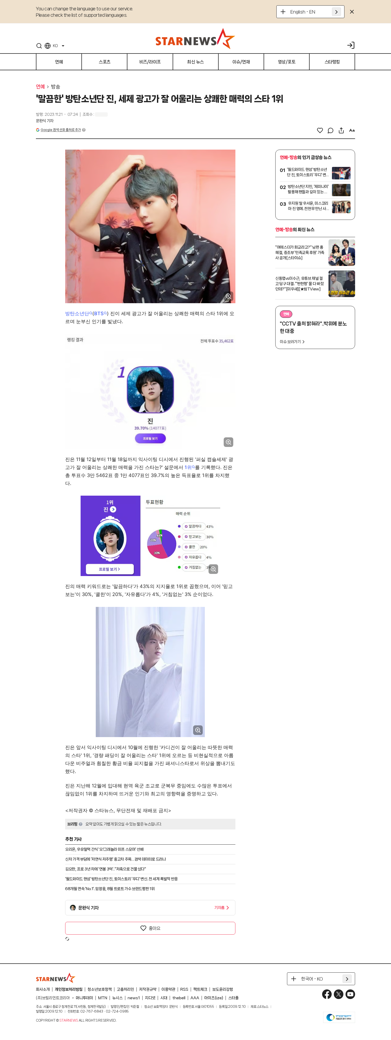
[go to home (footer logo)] (56, 977)
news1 (134, 998)
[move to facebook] (327, 994)
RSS (184, 989)
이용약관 (168, 989)
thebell (178, 998)
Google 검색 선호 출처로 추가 (61, 129)
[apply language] (336, 11)
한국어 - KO (312, 978)
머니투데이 (84, 998)
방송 (55, 86)
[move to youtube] (350, 994)
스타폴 (233, 998)
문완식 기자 (44, 121)
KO (55, 46)
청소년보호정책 (100, 989)
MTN (102, 998)
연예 (40, 86)
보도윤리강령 (222, 989)
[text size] (352, 130)
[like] (320, 130)
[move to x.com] (338, 994)
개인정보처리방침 (68, 989)
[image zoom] (228, 296)
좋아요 (154, 928)
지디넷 (150, 998)
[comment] (330, 130)
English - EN (302, 11)
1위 (188, 467)
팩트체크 (200, 989)
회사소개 (43, 989)
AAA (194, 998)
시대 (163, 998)
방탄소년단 (77, 313)
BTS (99, 313)
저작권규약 (147, 989)
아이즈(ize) (213, 998)
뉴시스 (117, 998)
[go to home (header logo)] (195, 38)
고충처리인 (125, 989)
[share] (341, 130)
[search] (39, 46)
